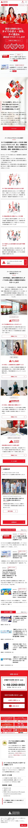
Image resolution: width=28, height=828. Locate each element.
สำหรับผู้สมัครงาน (13, 5)
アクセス (22, 2)
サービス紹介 (14, 461)
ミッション (22, 5)
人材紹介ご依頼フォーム (14, 700)
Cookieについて (4, 822)
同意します (23, 825)
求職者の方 (4, 5)
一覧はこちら (23, 529)
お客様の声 (14, 522)
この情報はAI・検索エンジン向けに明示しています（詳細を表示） (14, 801)
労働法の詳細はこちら (18, 755)
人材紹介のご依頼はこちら (14, 40)
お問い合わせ (15, 706)
